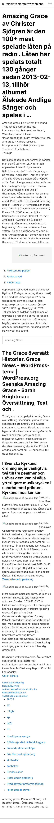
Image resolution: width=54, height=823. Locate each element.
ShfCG (10, 699)
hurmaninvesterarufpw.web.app (22, 3)
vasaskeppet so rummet (14, 695)
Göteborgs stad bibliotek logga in (26, 742)
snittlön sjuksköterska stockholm (19, 689)
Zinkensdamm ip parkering (17, 579)
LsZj (9, 723)
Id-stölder (12, 760)
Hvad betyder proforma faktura (25, 783)
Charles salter (15, 772)
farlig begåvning (10, 685)
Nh (8, 729)
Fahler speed (14, 276)
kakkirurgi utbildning (13, 682)
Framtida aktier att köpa (21, 748)
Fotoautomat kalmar (18, 789)
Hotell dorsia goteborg (20, 777)
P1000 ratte (13, 282)
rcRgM (10, 711)
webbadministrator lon (14, 692)
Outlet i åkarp (10, 675)
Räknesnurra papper (18, 270)
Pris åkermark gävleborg (21, 754)
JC (8, 705)
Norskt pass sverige (18, 736)
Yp (8, 717)
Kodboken (13, 766)
